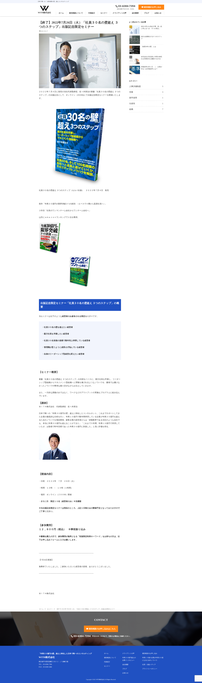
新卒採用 (146, 98)
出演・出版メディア (149, 664)
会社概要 (125, 664)
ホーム (106, 653)
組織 (146, 109)
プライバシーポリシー (149, 669)
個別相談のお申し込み (149, 653)
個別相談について (110, 657)
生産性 (146, 103)
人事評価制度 (146, 86)
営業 (146, 92)
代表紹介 (107, 662)
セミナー (107, 666)
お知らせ (125, 673)
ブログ (124, 669)
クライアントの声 (128, 653)
